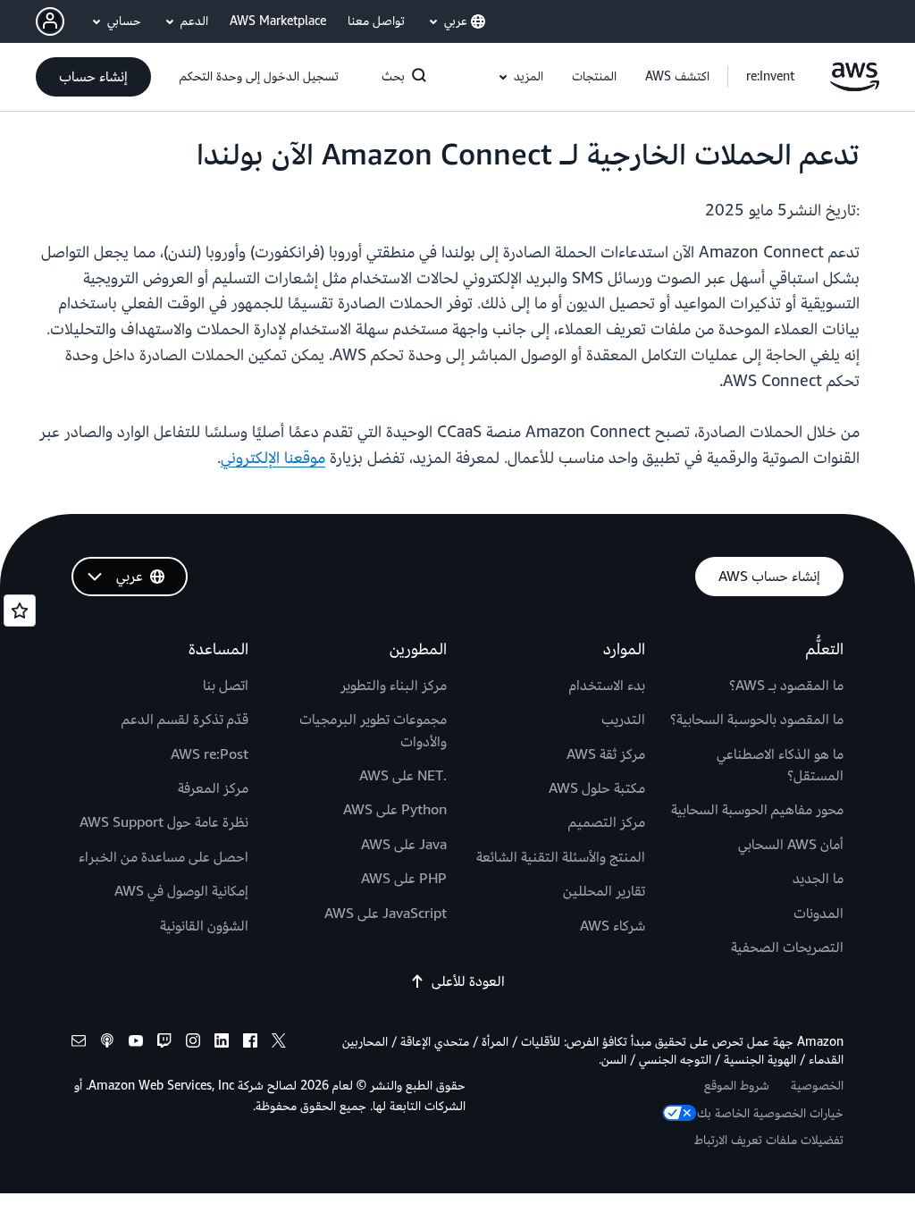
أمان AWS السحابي (791, 844)
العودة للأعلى (468, 981)
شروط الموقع (736, 1085)
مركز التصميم (606, 822)
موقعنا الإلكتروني (273, 458)
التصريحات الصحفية (787, 947)
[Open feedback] (20, 610)
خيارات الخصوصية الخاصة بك (770, 1113)
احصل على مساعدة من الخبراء (163, 857)
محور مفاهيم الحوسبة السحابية (757, 810)
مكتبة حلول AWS (597, 788)
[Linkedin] (221, 1043)
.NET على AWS (403, 776)
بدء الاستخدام (607, 685)
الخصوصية (817, 1085)
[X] (279, 1043)
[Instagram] (193, 1043)
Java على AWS (404, 844)
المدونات (818, 913)
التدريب (623, 719)
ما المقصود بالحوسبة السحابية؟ (757, 719)
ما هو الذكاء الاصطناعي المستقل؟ (780, 765)
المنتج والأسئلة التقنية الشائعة (560, 857)
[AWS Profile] (50, 21)
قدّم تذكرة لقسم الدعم (185, 719)
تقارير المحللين (604, 891)
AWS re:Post (209, 754)
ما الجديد (818, 878)
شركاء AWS (612, 926)
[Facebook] (250, 1043)
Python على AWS (395, 810)
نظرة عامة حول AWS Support (164, 822)
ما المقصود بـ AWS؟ (786, 685)
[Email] (78, 1043)
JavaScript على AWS (385, 913)
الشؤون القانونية (204, 926)
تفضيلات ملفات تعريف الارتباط (769, 1140)
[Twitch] (164, 1043)
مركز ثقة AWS (606, 754)
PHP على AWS (404, 878)
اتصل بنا (225, 685)
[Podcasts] (107, 1043)
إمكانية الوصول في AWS (181, 891)
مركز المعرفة (213, 788)
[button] (677, 77)
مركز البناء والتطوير (393, 685)
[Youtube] (136, 1043)
